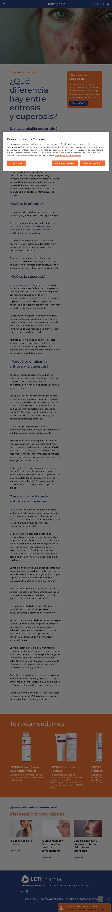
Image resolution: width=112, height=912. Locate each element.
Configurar (16, 163)
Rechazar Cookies (64, 163)
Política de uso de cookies (68, 155)
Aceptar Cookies (93, 163)
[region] (56, 151)
